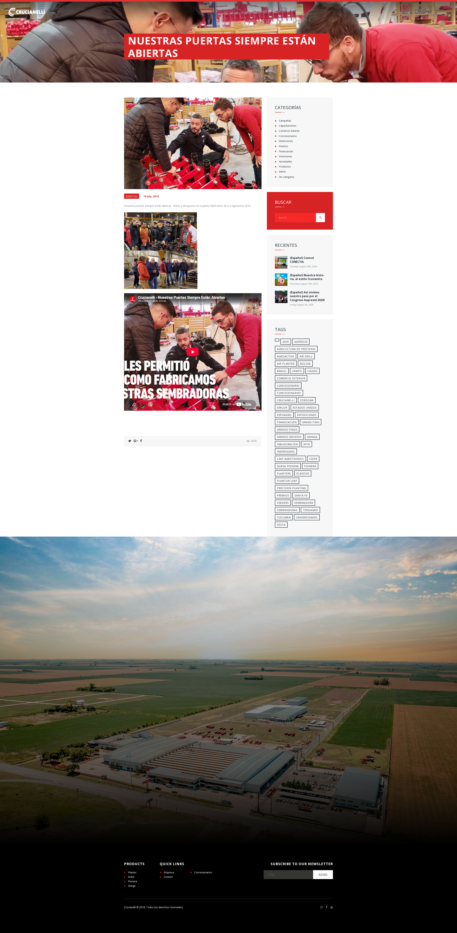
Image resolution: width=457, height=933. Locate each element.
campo (297, 371)
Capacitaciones (287, 125)
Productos (285, 166)
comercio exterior (291, 378)
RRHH (282, 171)
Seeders (283, 502)
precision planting (291, 488)
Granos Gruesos (289, 437)
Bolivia (305, 363)
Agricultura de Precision (296, 349)
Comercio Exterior (289, 130)
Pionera (132, 881)
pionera (310, 466)
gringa (312, 437)
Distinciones (286, 141)
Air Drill (306, 356)
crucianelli (286, 400)
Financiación (286, 151)
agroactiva (285, 356)
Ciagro (312, 371)
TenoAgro (310, 510)
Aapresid (300, 341)
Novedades (285, 161)
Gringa (131, 885)
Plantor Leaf (287, 480)
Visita (281, 524)
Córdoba (307, 400)
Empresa (169, 872)
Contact (168, 877)
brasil (282, 371)
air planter (286, 363)
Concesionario (288, 385)
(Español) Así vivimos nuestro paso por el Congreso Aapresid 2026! (307, 296)
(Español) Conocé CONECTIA (302, 260)
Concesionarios (288, 136)
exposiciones (307, 415)
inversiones (286, 451)
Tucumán (284, 517)
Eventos (131, 196)
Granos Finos (287, 429)
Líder (313, 459)
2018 (286, 341)
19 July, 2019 (151, 196)
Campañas (285, 120)
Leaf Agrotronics (290, 459)
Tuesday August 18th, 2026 (303, 266)
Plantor (302, 473)
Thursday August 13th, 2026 (304, 283)
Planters (284, 473)
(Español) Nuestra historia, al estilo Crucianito (307, 277)
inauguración (287, 444)
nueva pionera (288, 466)
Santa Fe (301, 495)
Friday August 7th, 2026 (301, 304)
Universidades (306, 517)
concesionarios (289, 393)
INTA (306, 444)
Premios (283, 495)
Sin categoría (286, 177)
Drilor (282, 407)
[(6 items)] (277, 340)
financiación (287, 422)
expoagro (284, 415)
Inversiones (285, 156)
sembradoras (287, 510)
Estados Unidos (305, 407)
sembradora (303, 502)
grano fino (310, 422)
